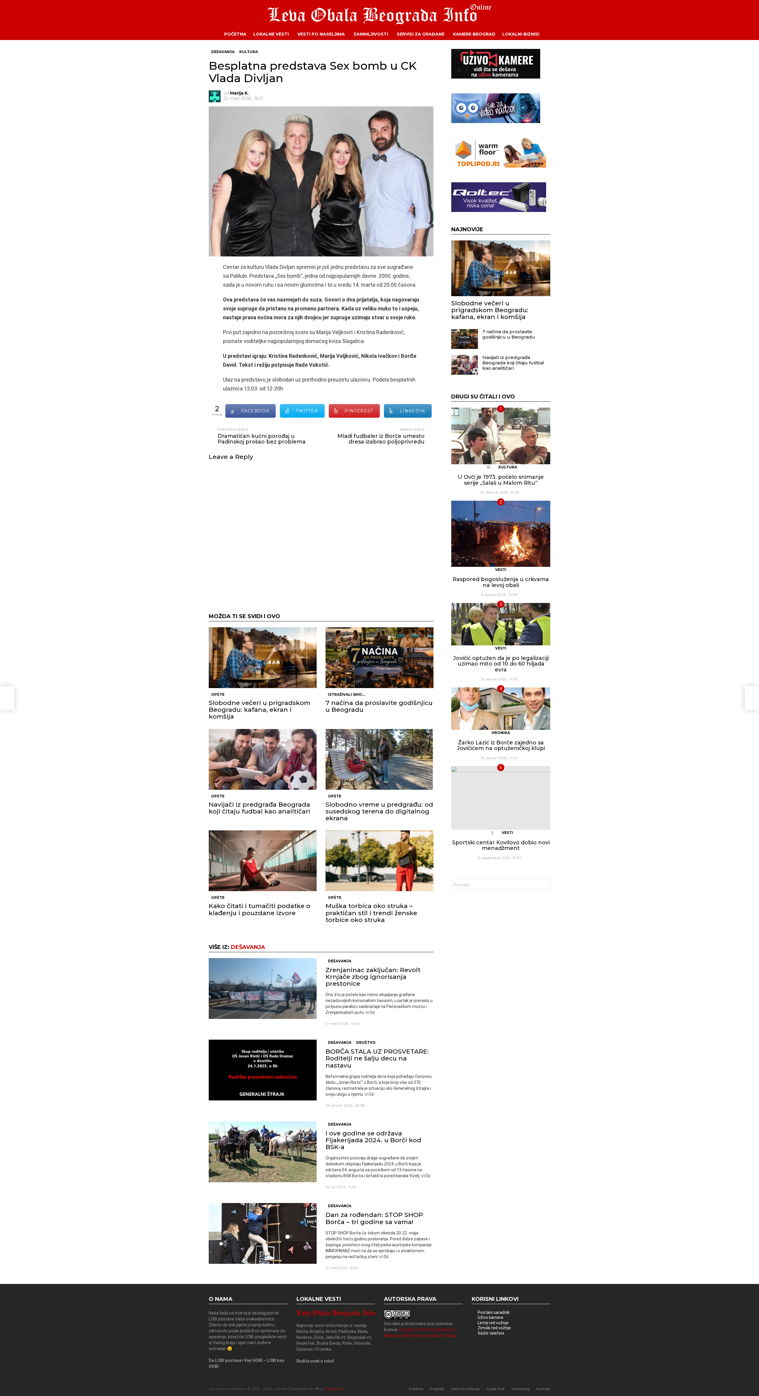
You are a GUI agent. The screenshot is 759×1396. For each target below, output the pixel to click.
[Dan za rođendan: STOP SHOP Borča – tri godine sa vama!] (263, 1233)
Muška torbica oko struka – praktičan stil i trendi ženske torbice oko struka (371, 912)
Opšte (217, 694)
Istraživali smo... (346, 694)
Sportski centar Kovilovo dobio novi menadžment (501, 845)
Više (370, 1012)
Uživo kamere (490, 1317)
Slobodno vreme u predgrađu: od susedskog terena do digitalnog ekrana (379, 811)
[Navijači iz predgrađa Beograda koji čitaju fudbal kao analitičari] (263, 759)
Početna (235, 34)
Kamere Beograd (474, 34)
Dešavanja (248, 947)
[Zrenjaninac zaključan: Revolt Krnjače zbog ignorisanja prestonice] (263, 988)
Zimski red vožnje (494, 1327)
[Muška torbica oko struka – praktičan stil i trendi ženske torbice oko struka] (379, 860)
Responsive (334, 1389)
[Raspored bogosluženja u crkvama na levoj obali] (500, 534)
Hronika (501, 732)
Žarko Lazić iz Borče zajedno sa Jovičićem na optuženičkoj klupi (501, 745)
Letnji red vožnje (493, 1322)
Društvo (366, 1042)
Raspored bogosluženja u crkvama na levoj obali (501, 582)
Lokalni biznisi (520, 34)
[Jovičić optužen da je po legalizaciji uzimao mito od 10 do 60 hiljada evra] (500, 624)
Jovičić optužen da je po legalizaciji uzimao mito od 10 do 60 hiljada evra (501, 664)
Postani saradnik (494, 1312)
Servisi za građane (420, 34)
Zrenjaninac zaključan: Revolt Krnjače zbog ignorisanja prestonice (373, 976)
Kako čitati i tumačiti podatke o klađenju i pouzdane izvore (259, 909)
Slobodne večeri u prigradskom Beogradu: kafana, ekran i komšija (259, 709)
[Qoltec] (498, 210)
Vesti (500, 569)
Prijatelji (437, 1389)
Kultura (507, 467)
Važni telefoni (491, 1333)
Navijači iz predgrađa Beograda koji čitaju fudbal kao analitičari (259, 808)
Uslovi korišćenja (465, 1389)
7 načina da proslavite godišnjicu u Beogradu (379, 706)
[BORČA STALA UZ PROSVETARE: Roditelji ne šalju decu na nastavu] (263, 1070)
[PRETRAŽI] (554, 34)
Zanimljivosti (370, 34)
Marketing (521, 1389)
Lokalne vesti (271, 34)
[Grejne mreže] (498, 166)
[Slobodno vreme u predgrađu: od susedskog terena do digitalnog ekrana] (379, 759)
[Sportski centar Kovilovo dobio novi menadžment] (500, 798)
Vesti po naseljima (321, 34)
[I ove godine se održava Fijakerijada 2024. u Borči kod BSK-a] (263, 1151)
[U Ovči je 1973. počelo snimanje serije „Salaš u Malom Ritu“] (500, 436)
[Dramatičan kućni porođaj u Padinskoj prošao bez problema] (7, 698)
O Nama (416, 1389)
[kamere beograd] (495, 77)
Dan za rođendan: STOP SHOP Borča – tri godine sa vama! (374, 1218)
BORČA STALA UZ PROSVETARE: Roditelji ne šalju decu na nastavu (377, 1058)
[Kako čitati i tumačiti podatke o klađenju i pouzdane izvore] (263, 860)
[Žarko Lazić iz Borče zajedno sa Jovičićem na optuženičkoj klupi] (500, 708)
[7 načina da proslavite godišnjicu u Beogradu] (379, 657)
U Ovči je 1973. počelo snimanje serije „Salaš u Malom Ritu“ (501, 480)
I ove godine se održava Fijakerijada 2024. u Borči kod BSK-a (373, 1140)
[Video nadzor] (495, 121)
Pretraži (544, 886)
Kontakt (543, 1389)
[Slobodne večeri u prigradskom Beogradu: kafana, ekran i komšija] (263, 657)
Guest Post (495, 1389)
